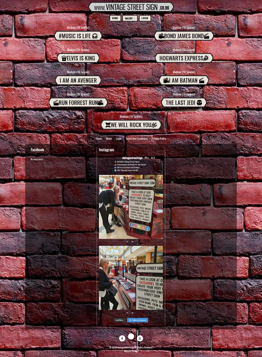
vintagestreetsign (130, 178)
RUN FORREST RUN (78, 102)
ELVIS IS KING (81, 58)
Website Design (131, 351)
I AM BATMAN (184, 80)
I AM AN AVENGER (78, 80)
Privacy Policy (159, 138)
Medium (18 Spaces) (78, 27)
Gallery (129, 18)
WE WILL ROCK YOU (131, 125)
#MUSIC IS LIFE (75, 36)
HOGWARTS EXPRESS (181, 58)
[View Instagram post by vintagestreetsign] (160, 235)
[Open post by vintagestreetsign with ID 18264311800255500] (131, 207)
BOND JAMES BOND (184, 36)
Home (115, 18)
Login (145, 18)
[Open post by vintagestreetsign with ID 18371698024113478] (131, 278)
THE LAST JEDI (181, 102)
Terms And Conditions (137, 138)
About (109, 138)
